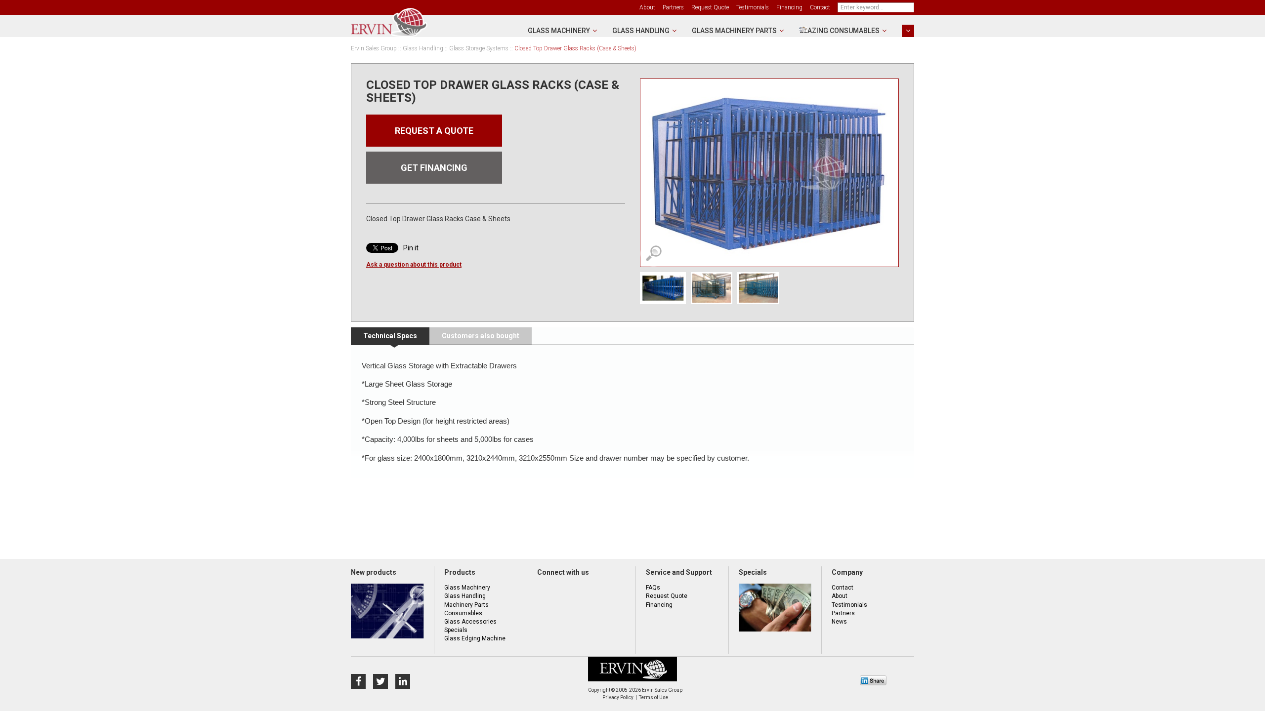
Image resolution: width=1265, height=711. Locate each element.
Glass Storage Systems (478, 48)
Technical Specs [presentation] (390, 336)
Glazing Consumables (839, 31)
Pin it (411, 248)
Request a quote (434, 130)
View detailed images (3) (653, 253)
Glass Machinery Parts (734, 31)
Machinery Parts (466, 604)
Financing (789, 7)
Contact (820, 7)
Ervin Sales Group (374, 48)
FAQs (653, 587)
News (839, 621)
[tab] (390, 336)
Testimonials (752, 7)
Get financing (434, 167)
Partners (673, 7)
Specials (455, 630)
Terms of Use (653, 697)
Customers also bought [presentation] (480, 336)
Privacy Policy (617, 697)
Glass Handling (641, 31)
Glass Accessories (470, 621)
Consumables (463, 613)
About (647, 7)
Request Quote (710, 7)
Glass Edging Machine (475, 638)
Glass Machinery (559, 31)
